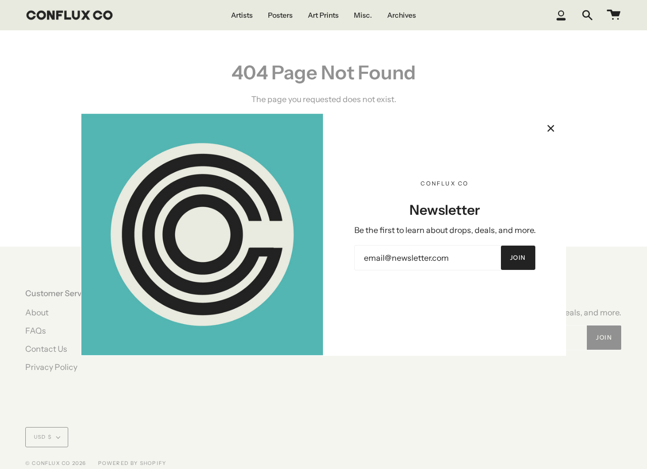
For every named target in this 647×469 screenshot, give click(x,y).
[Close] (551, 128)
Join (518, 257)
